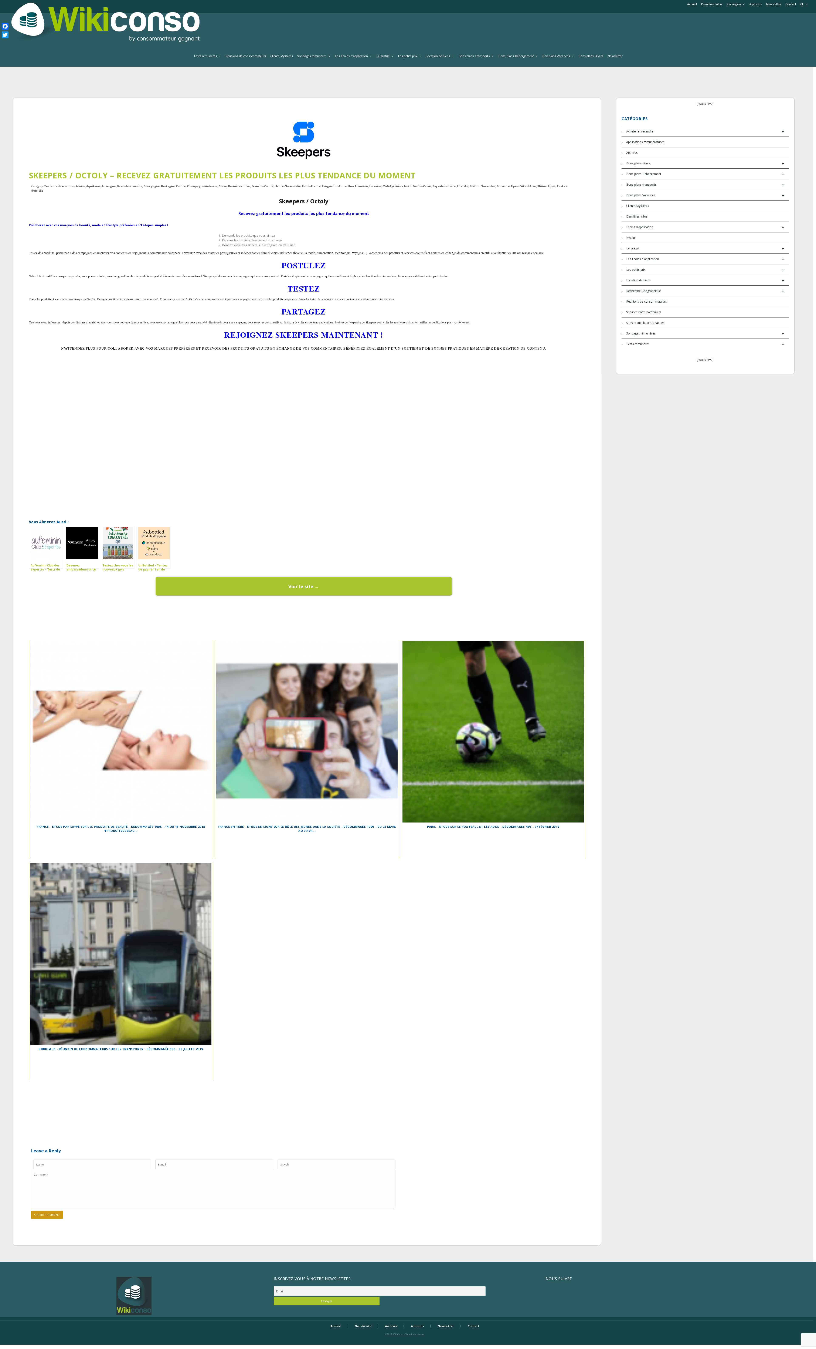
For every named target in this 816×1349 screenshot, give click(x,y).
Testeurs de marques (59, 186)
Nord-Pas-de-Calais (417, 186)
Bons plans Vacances (705, 195)
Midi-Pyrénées (393, 186)
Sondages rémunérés (312, 56)
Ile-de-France (311, 186)
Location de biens (438, 56)
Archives (632, 153)
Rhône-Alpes (546, 186)
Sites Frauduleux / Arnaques (645, 323)
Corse (223, 186)
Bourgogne (151, 186)
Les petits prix (407, 56)
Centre (181, 186)
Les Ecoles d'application (351, 56)
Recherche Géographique (705, 291)
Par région (734, 4)
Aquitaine (93, 186)
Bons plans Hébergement (705, 174)
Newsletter (773, 4)
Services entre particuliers (643, 312)
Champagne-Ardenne (202, 186)
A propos (755, 4)
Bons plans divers (705, 163)
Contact (790, 4)
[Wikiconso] (104, 22)
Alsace (80, 186)
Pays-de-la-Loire (444, 186)
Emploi (631, 238)
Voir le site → (303, 586)
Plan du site (362, 1326)
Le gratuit (383, 56)
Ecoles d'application (705, 227)
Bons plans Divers (590, 56)
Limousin (361, 186)
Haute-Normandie (288, 186)
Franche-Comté (262, 186)
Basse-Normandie (129, 186)
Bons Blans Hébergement (516, 56)
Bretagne (168, 186)
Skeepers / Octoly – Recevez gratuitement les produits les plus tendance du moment (222, 175)
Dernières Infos (711, 4)
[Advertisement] (303, 374)
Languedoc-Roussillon (338, 186)
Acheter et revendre (705, 131)
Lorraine (375, 186)
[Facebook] (5, 26)
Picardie (462, 186)
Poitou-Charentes (482, 186)
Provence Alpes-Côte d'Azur (516, 186)
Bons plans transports (705, 185)
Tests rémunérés (205, 56)
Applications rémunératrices (645, 142)
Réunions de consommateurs (245, 56)
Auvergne (109, 186)
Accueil (692, 4)
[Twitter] (5, 35)
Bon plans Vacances (556, 56)
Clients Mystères (281, 56)
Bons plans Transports (474, 56)
